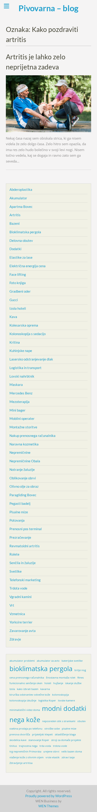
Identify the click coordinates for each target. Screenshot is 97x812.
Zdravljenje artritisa (20, 763)
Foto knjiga (17, 283)
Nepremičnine (19, 452)
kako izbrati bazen (27, 689)
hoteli (47, 683)
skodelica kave (17, 740)
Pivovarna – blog (48, 8)
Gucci (13, 300)
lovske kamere (66, 700)
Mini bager (17, 410)
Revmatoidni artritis (24, 546)
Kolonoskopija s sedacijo (27, 334)
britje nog (80, 670)
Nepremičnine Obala (24, 461)
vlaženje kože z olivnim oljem (26, 757)
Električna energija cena (27, 266)
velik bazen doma (71, 751)
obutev (81, 721)
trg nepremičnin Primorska (25, 751)
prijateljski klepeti (42, 734)
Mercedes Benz (20, 393)
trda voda (45, 745)
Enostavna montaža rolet (60, 677)
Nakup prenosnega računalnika (32, 436)
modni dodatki (64, 708)
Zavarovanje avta (22, 631)
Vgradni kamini (20, 597)
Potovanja (17, 520)
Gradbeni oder (20, 291)
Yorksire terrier (20, 622)
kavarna (45, 689)
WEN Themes (48, 806)
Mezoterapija (19, 402)
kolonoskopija (60, 694)
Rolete (14, 554)
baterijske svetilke (72, 660)
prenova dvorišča (19, 734)
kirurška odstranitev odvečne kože (29, 694)
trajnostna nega (28, 745)
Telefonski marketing (25, 580)
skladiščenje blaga (65, 734)
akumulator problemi (22, 660)
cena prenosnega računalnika (26, 677)
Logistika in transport (25, 368)
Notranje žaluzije (22, 469)
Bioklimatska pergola (25, 232)
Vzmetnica (17, 614)
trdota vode (60, 745)
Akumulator (18, 198)
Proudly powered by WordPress (48, 796)
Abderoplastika (20, 189)
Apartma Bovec (20, 207)
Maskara (16, 385)
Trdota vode (18, 588)
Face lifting (17, 274)
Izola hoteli (17, 308)
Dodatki (15, 249)
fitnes (80, 677)
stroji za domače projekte (66, 740)
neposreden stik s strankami (58, 721)
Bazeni (14, 223)
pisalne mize (69, 728)
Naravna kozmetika (24, 444)
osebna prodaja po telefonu (25, 728)
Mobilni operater (22, 418)
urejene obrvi (51, 751)
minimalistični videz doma (24, 710)
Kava (13, 317)
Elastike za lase (20, 257)
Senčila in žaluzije (22, 563)
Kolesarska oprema (23, 325)
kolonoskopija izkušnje (22, 700)
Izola (12, 689)
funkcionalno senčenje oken (25, 683)
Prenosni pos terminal (25, 529)
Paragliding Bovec (22, 495)
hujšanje (58, 683)
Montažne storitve (23, 427)
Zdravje (15, 639)
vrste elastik (53, 757)
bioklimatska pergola (40, 668)
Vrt (11, 605)
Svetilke (15, 571)
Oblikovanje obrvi (22, 478)
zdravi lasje (68, 757)
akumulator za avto (48, 660)
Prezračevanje (20, 537)
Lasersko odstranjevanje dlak (31, 359)
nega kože (24, 719)
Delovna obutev (21, 240)
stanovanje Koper (38, 740)
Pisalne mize (18, 512)
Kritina (14, 342)
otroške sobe (52, 728)
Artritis (15, 215)
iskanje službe (73, 683)
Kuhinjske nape (20, 351)
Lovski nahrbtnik (21, 376)
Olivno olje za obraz (24, 486)
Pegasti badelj (19, 503)
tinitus (13, 745)
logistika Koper (47, 700)
